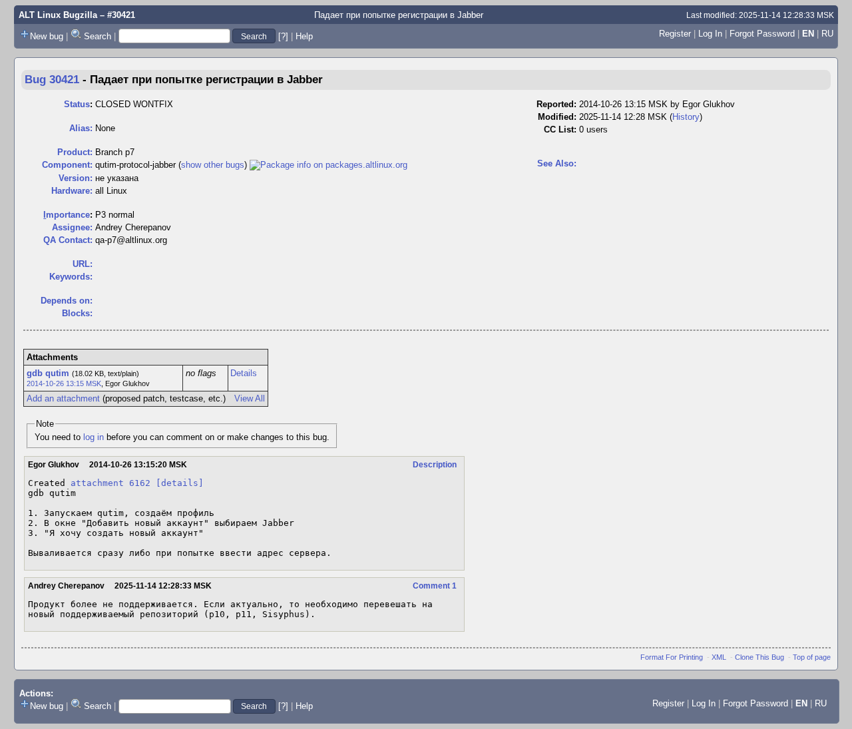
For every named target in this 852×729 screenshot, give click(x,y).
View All (249, 398)
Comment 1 (435, 586)
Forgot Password (762, 34)
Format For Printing (671, 657)
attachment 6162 (110, 483)
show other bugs (212, 165)
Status (77, 104)
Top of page (812, 657)
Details (243, 373)
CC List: (560, 129)
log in (93, 437)
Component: (67, 165)
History (686, 117)
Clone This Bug (759, 657)
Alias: (81, 128)
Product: (75, 152)
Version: (76, 178)
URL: (83, 264)
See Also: (556, 163)
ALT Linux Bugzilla (58, 15)
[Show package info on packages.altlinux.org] (328, 165)
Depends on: (67, 301)
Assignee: (72, 227)
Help (304, 36)
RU (827, 34)
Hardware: (72, 191)
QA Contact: (68, 240)
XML (719, 657)
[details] (180, 483)
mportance (66, 215)
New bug (46, 36)
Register (675, 34)
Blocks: (77, 313)
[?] (283, 36)
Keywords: (71, 277)
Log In (710, 34)
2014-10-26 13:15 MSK (64, 383)
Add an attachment (63, 398)
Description (435, 464)
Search (97, 36)
